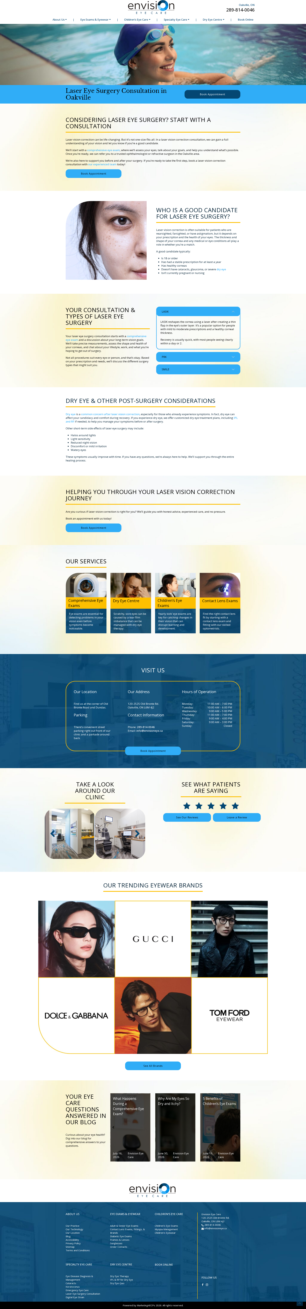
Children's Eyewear (165, 1232)
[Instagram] (207, 1284)
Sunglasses (116, 1243)
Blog (68, 1236)
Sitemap (70, 1246)
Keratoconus (73, 1286)
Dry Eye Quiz (117, 1283)
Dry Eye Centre (212, 19)
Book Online (245, 19)
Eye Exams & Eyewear (94, 19)
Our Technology (74, 1229)
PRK (164, 357)
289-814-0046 (240, 10)
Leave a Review (237, 817)
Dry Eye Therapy (119, 1276)
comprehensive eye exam (103, 150)
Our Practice (72, 1225)
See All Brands (153, 1066)
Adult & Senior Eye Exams (124, 1225)
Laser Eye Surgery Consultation (83, 1293)
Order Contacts (118, 1246)
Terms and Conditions (78, 1250)
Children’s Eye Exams (166, 1225)
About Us (59, 19)
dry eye (221, 269)
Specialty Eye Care (175, 19)
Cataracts (71, 1283)
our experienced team (102, 164)
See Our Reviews (187, 817)
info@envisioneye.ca (149, 731)
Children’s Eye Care (136, 19)
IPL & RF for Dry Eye (121, 1279)
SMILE (165, 369)
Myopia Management (166, 1229)
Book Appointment (212, 94)
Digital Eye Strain (75, 1297)
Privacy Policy (73, 1243)
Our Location (73, 1232)
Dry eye (71, 414)
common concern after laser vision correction (110, 414)
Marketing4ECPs (146, 1305)
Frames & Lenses (119, 1239)
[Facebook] (202, 1284)
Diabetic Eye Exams (121, 1236)
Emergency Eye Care (77, 1290)
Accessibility (72, 1239)
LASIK (165, 311)
